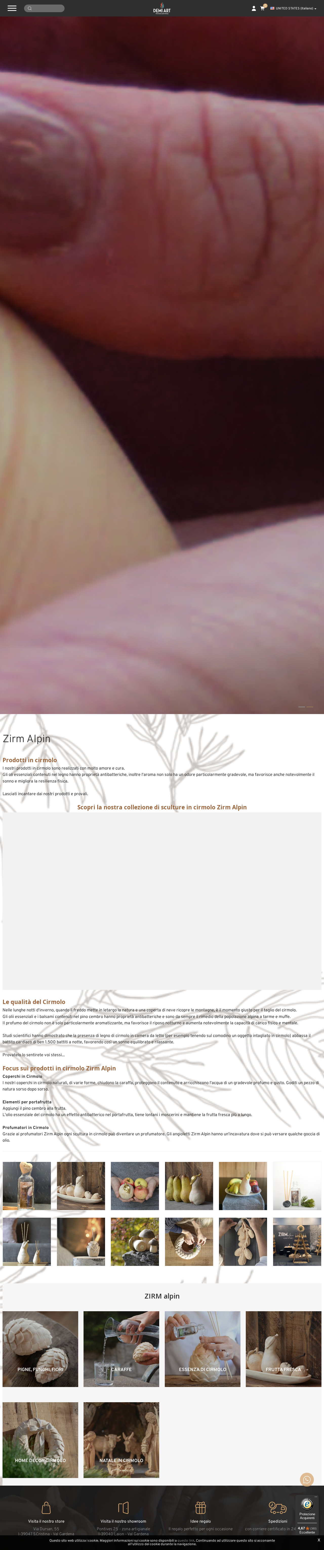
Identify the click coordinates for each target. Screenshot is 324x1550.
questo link (185, 1541)
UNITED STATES (294, 9)
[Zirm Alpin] (27, 1186)
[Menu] (316, 1498)
